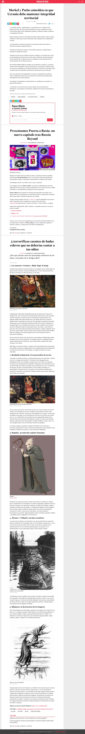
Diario (20, 116)
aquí (15, 233)
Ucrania (42, 97)
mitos (26, 711)
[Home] (3, 2)
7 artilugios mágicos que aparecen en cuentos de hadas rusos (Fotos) (34, 709)
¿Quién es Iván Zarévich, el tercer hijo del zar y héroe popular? (28, 718)
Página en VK (15, 213)
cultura (13, 711)
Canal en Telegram (16, 210)
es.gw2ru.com (13, 203)
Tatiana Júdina (13, 497)
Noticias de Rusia (32, 97)
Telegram (52, 23)
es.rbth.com (32, 199)
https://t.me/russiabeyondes (39, 706)
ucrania (13, 97)
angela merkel (22, 97)
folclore (20, 711)
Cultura (22, 253)
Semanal (15, 116)
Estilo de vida (23, 142)
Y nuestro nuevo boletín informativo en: (29, 216)
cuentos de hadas (35, 711)
